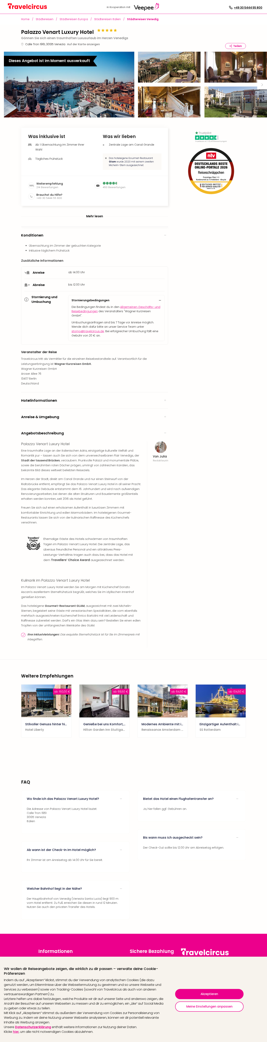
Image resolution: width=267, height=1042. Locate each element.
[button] (69, 84)
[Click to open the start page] (205, 954)
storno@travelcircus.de (88, 331)
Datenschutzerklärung (33, 1027)
